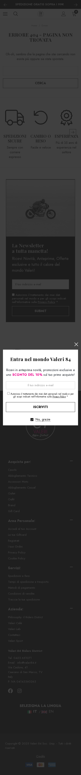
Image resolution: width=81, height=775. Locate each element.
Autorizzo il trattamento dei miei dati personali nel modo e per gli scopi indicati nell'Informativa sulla (42, 395)
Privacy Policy (59, 396)
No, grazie (42, 419)
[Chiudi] (76, 344)
